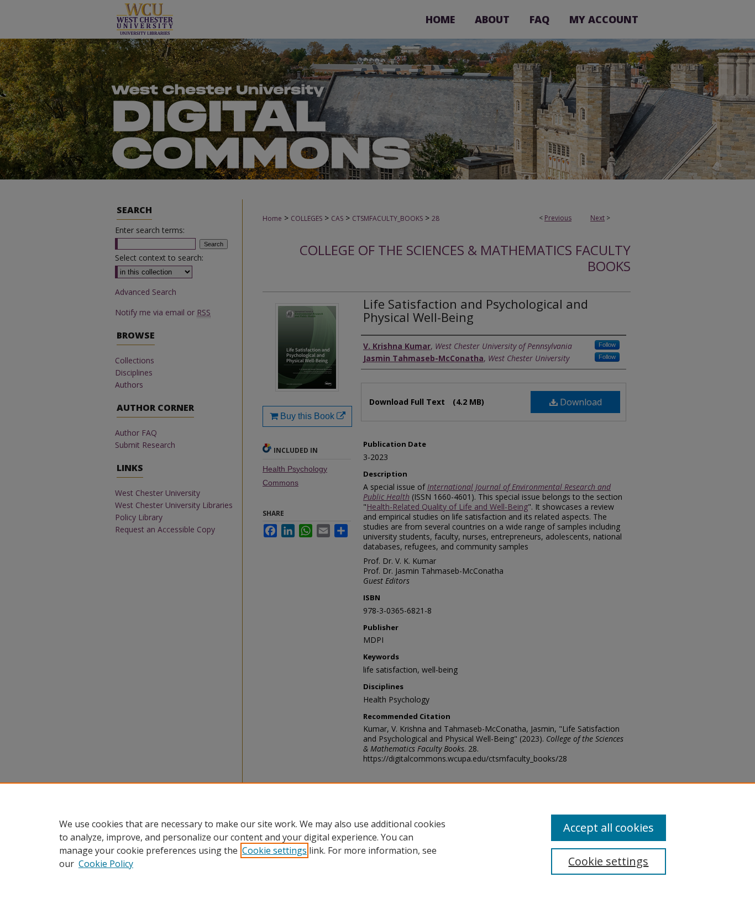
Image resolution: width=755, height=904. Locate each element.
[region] (377, 843)
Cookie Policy (105, 864)
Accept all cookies (608, 827)
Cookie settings (274, 850)
